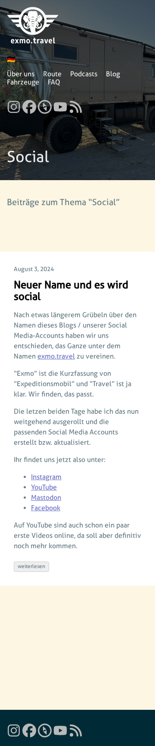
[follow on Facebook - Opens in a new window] (29, 104)
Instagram (46, 477)
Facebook (45, 508)
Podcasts (83, 74)
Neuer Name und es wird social (71, 291)
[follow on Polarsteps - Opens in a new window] (45, 104)
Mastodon (46, 497)
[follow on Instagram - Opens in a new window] (14, 104)
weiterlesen (31, 566)
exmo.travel (56, 356)
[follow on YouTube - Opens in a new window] (60, 104)
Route (52, 74)
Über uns (20, 74)
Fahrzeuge (23, 82)
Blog (113, 74)
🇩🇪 (11, 59)
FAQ (54, 82)
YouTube (44, 487)
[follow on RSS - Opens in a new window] (76, 104)
